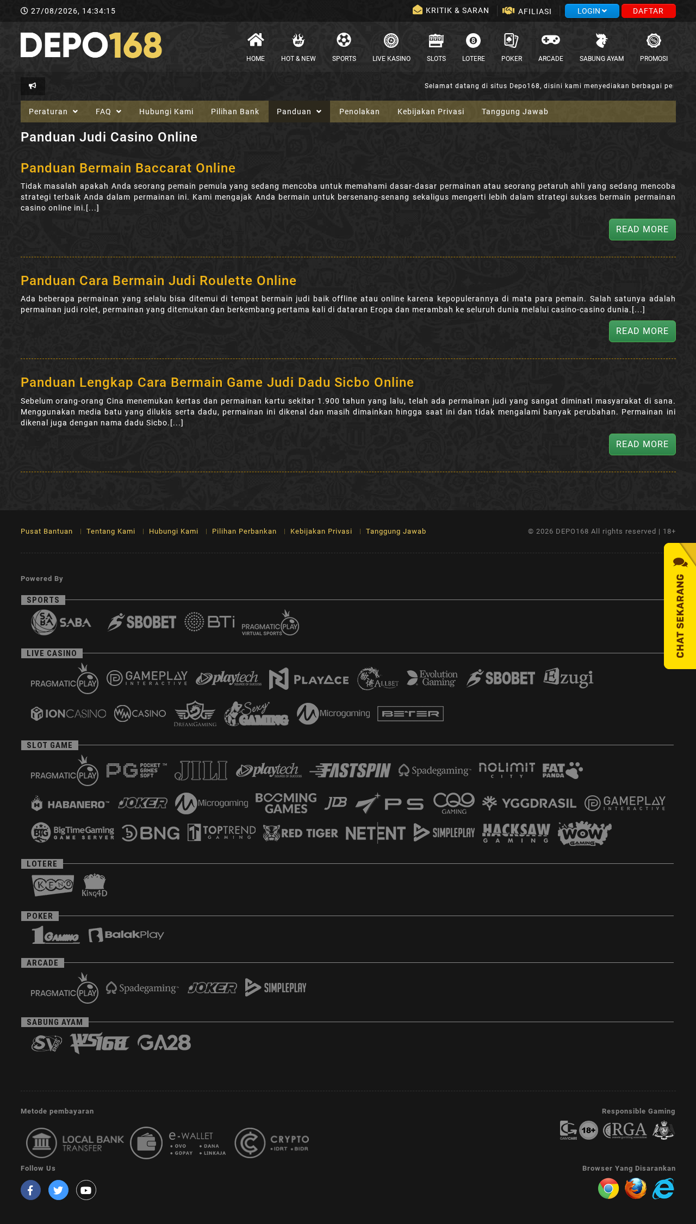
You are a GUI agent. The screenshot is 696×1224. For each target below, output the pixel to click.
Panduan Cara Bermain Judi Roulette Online (159, 280)
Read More (642, 229)
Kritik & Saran (459, 10)
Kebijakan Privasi (430, 111)
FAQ (105, 111)
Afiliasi (535, 11)
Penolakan (359, 111)
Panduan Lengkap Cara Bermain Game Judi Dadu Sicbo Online (217, 382)
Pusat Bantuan (47, 531)
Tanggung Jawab (515, 111)
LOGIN (589, 11)
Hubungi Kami (166, 111)
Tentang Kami (110, 531)
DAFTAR (648, 11)
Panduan (295, 111)
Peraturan (49, 111)
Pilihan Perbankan (244, 531)
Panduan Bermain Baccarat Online (128, 168)
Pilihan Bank (235, 111)
